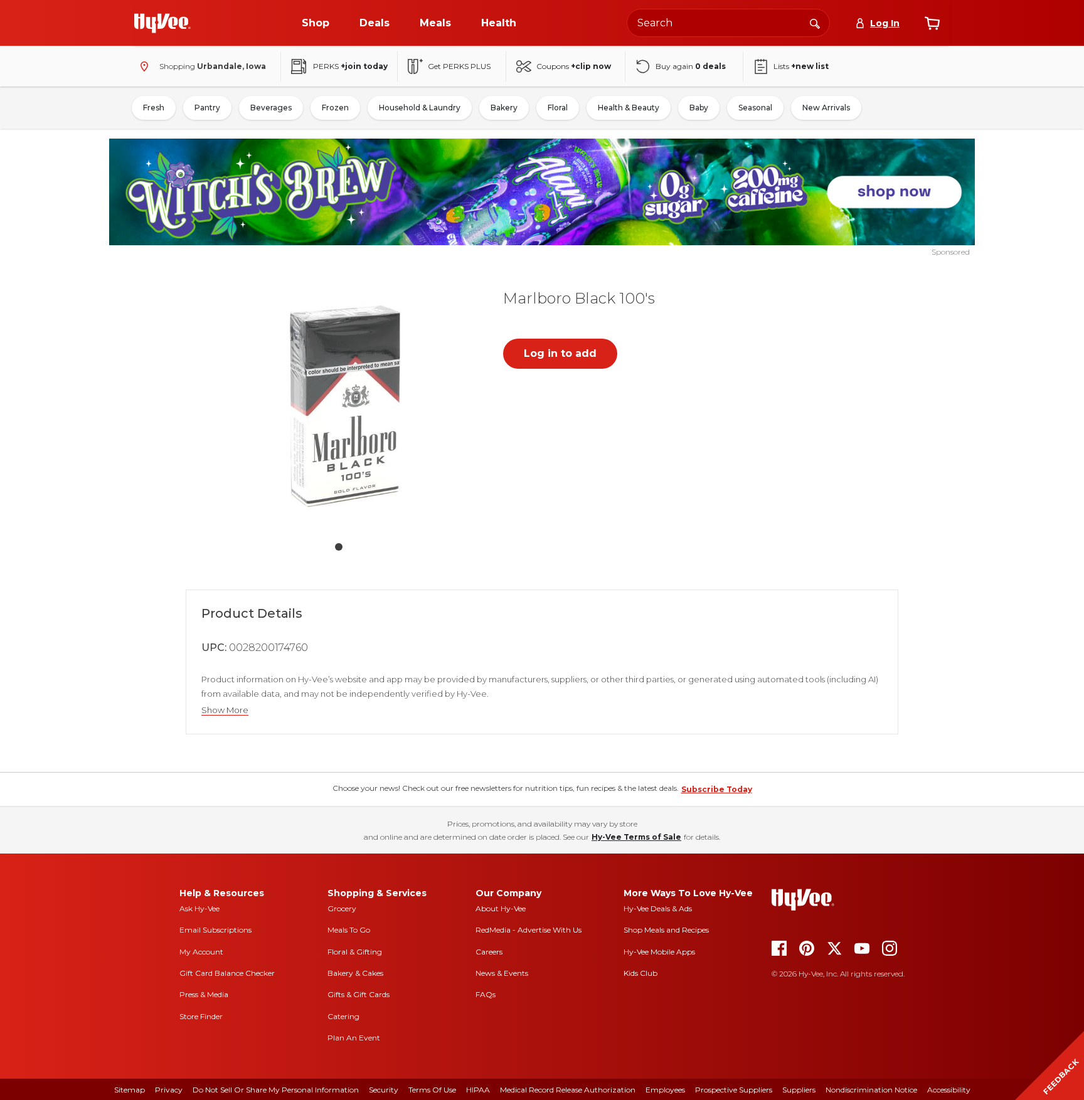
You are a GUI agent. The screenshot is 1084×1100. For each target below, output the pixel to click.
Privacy (169, 1089)
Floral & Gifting (354, 951)
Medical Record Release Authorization (567, 1089)
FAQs (486, 994)
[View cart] (932, 23)
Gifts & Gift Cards (358, 994)
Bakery (504, 107)
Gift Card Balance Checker (227, 973)
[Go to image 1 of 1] (339, 546)
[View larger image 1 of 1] (338, 403)
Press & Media (203, 994)
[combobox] (728, 23)
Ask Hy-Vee (199, 908)
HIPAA (478, 1089)
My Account (201, 951)
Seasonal (755, 107)
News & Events (502, 973)
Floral (558, 107)
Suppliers (799, 1089)
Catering (343, 1016)
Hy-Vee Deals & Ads (658, 908)
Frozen (335, 107)
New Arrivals (826, 107)
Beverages (271, 107)
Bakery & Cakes (355, 973)
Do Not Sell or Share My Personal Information (276, 1089)
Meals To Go (348, 929)
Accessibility (948, 1089)
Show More (224, 710)
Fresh (153, 107)
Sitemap (129, 1089)
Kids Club (640, 973)
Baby (698, 107)
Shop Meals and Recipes (666, 929)
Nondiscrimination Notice (871, 1089)
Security (383, 1089)
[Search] (815, 22)
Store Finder (201, 1016)
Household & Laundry (419, 107)
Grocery (341, 908)
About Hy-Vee (501, 908)
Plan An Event (353, 1037)
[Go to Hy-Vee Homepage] (162, 23)
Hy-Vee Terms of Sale (636, 837)
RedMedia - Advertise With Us (529, 929)
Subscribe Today (716, 789)
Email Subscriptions (215, 929)
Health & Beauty (628, 107)
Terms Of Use (432, 1089)
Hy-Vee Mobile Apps (659, 951)
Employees (665, 1089)
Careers (489, 951)
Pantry (207, 107)
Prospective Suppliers (733, 1089)
